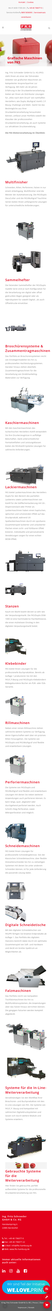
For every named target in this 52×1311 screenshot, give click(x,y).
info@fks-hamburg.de (22, 1245)
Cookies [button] (30, 2)
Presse (35, 1302)
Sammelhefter (17, 280)
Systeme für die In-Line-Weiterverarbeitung (25, 1089)
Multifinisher (16, 182)
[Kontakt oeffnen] (46, 1288)
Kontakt (22, 2)
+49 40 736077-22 (17, 1242)
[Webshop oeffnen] (46, 1305)
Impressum (22, 1307)
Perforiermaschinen (22, 782)
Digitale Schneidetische (25, 924)
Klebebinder (15, 663)
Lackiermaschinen (21, 487)
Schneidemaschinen (22, 845)
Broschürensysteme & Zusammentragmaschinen (27, 348)
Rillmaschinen (17, 722)
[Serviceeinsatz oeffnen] (46, 1296)
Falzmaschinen (18, 990)
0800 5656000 (26, 12)
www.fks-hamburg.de (20, 1249)
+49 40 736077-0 (35, 8)
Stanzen (12, 606)
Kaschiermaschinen (22, 422)
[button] (5, 1306)
